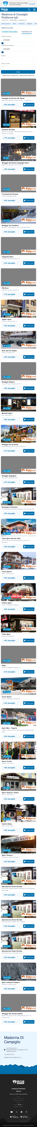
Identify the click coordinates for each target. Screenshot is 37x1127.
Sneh (14, 23)
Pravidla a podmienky (18, 1100)
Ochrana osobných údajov (18, 1098)
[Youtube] (12, 1112)
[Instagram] (21, 1112)
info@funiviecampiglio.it (12, 1057)
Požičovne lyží (27, 32)
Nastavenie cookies (18, 1106)
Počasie (22, 23)
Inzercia (18, 1091)
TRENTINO (5, 20)
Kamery (29, 23)
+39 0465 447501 (9, 1054)
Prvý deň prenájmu (6, 36)
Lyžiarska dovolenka (9, 32)
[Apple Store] (24, 1117)
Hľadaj (18, 72)
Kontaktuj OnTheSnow (18, 1089)
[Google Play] (14, 1117)
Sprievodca (6, 23)
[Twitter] (16, 1112)
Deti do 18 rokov (5, 63)
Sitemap (18, 1102)
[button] (29, 9)
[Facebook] (26, 1112)
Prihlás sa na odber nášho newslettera (18, 1094)
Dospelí (3, 55)
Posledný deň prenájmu (7, 45)
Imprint (18, 1096)
